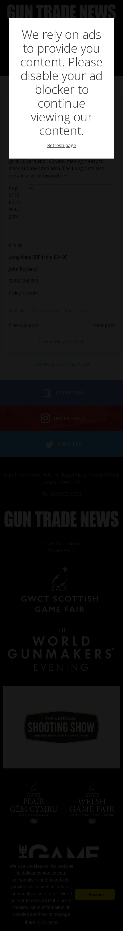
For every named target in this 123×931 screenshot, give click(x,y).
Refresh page (61, 145)
